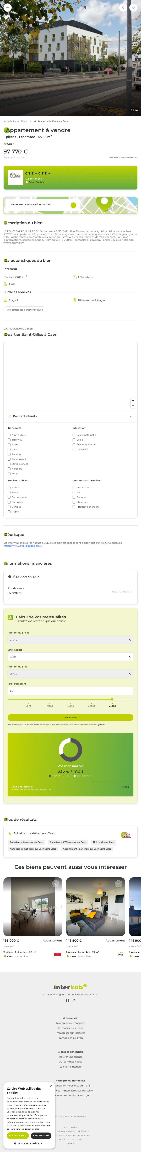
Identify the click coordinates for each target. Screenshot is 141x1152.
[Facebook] (67, 1000)
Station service (20, 464)
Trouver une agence (71, 1056)
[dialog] (29, 1115)
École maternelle (86, 435)
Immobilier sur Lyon (70, 1037)
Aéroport (17, 468)
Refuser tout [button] (41, 1135)
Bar (79, 492)
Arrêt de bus (18, 435)
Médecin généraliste (88, 507)
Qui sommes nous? (70, 1061)
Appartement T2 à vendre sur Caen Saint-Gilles (87, 848)
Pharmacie (83, 502)
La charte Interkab (71, 1066)
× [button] (51, 1086)
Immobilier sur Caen (15, 121)
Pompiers (17, 502)
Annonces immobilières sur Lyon (70, 1095)
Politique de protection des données (70, 1135)
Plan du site (70, 1127)
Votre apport (15, 650)
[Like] (55, 883)
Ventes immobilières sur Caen (51, 121)
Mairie (15, 487)
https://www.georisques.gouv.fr (22, 545)
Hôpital (16, 511)
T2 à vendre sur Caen (103, 842)
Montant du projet (18, 632)
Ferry (15, 473)
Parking (16, 454)
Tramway (17, 439)
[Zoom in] (133, 400)
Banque (81, 497)
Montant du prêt (17, 666)
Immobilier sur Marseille (70, 1032)
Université (82, 449)
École (80, 439)
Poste (15, 492)
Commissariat (20, 497)
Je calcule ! (70, 717)
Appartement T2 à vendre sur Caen (68, 842)
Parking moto (19, 459)
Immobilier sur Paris (70, 1028)
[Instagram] (73, 1000)
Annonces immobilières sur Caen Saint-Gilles (33, 848)
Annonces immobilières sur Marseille (70, 1090)
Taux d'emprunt (17, 683)
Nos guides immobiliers (70, 1023)
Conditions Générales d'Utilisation (71, 1131)
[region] (70, 375)
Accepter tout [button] (18, 1135)
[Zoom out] (133, 405)
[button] (29, 1143)
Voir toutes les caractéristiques (25, 309)
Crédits (70, 1143)
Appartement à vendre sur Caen (26, 842)
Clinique (16, 507)
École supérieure (86, 444)
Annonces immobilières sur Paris (70, 1085)
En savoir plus (32, 1128)
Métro (15, 444)
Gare (14, 449)
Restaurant (83, 487)
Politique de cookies (70, 1139)
